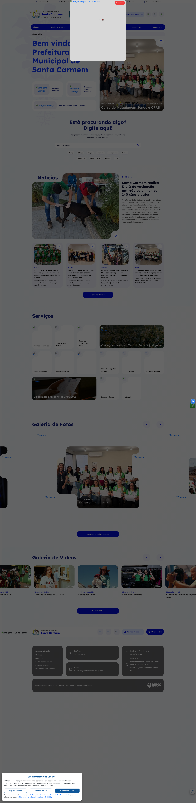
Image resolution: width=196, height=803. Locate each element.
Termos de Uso (65, 795)
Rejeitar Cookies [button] (15, 791)
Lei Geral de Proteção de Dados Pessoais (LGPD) (35, 797)
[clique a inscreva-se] (98, 30)
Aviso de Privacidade (51, 795)
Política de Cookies (36, 795)
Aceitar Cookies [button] (41, 791)
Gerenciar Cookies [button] (67, 791)
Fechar (120, 3)
